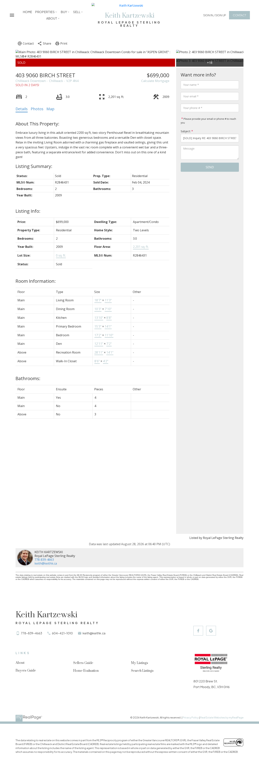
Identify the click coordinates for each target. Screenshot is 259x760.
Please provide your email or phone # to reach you (208, 120)
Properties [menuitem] (45, 12)
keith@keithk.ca (46, 563)
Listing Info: (28, 211)
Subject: (186, 131)
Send (210, 167)
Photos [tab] (37, 108)
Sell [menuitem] (76, 12)
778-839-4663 (44, 560)
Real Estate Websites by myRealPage (221, 717)
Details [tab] (22, 108)
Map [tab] (50, 108)
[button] (214, 15)
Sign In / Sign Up (214, 15)
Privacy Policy (191, 717)
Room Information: (36, 281)
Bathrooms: (28, 378)
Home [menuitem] (27, 12)
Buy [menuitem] (64, 12)
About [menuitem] (51, 18)
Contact (239, 15)
